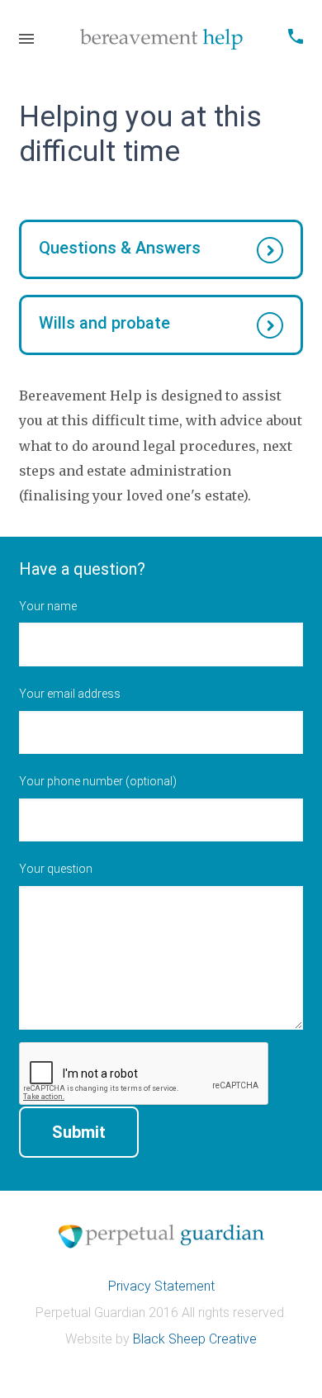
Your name (48, 606)
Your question (55, 868)
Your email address (70, 693)
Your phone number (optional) (98, 781)
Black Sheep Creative (195, 1339)
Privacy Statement (161, 1286)
